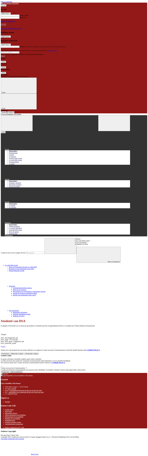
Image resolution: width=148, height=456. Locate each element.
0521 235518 (12, 388)
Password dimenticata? (8, 21)
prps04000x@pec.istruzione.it (26, 392)
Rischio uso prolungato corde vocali (24, 295)
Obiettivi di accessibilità (12, 418)
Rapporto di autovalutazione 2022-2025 (21, 269)
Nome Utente (24, 15)
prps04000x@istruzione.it (25, 390)
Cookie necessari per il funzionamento (13, 368)
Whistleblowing (10, 420)
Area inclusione (81, 242)
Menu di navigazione (113, 261)
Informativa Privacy (11, 413)
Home (78, 239)
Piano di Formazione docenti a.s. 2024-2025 (23, 267)
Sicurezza (12, 286)
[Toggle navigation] (17, 123)
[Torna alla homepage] (65, 114)
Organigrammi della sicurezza (22, 288)
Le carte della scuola (82, 240)
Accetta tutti (31, 353)
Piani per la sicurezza (19, 290)
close (3, 132)
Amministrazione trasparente (14, 424)
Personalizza (5, 353)
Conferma (11, 112)
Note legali (8, 411)
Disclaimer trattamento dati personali (12, 439)
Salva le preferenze (16, 372)
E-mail (22, 46)
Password (23, 17)
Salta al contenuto (6, 2)
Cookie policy (9, 409)
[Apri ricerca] (114, 123)
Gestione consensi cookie (13, 422)
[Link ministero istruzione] (10, 3)
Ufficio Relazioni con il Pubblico (15, 415)
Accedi (4, 5)
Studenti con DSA (19, 316)
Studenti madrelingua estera (21, 314)
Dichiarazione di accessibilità (14, 417)
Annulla (4, 112)
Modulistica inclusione (20, 312)
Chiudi (3, 62)
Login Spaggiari (52, 50)
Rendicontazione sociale (16, 270)
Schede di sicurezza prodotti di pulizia (25, 293)
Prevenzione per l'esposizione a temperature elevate (29, 291)
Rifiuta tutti (17, 353)
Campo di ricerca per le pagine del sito (13, 253)
